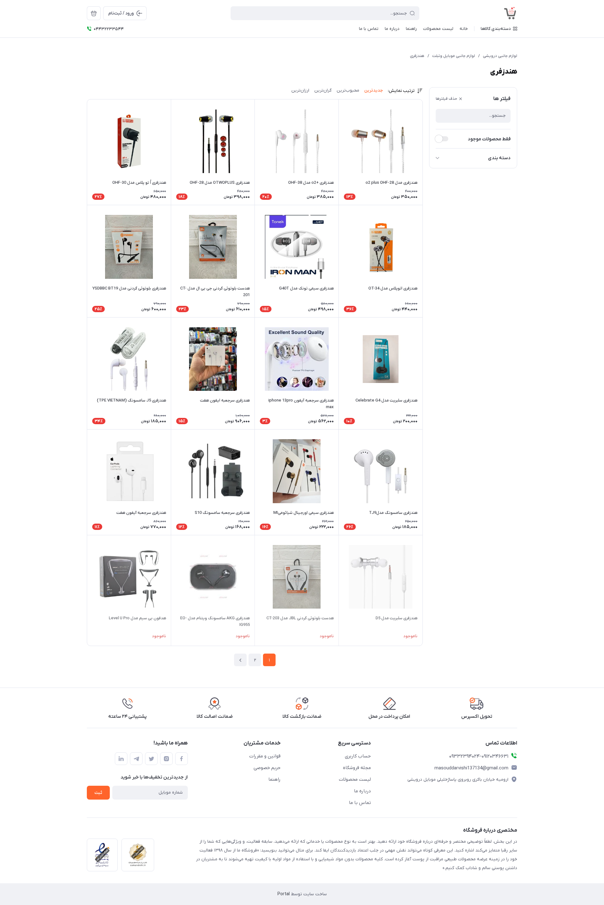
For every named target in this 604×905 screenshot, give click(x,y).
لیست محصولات (355, 779)
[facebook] (181, 758)
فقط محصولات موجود (489, 139)
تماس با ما (360, 803)
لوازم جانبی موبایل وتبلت (453, 56)
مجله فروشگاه (357, 768)
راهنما (274, 779)
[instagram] (166, 758)
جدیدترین (373, 90)
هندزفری (417, 56)
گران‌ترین (323, 90)
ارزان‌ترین (300, 90)
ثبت (98, 793)
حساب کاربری (358, 756)
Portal (283, 894)
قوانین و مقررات (265, 756)
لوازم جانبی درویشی (500, 56)
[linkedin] (121, 758)
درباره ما (362, 791)
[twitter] (151, 758)
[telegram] (136, 758)
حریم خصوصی (267, 768)
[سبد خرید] (94, 13)
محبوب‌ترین (348, 90)
